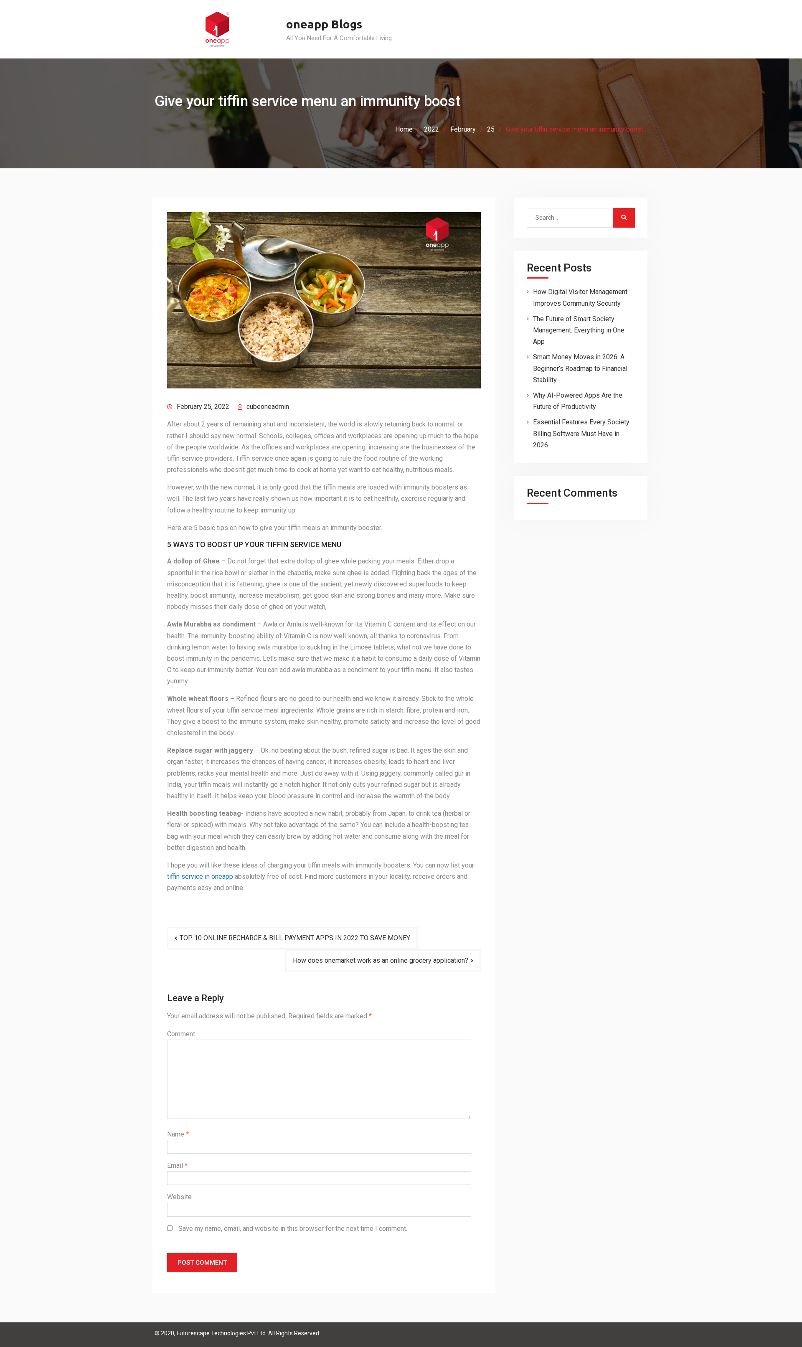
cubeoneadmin (267, 407)
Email (177, 1165)
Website (179, 1197)
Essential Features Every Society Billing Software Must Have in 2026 (581, 433)
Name (178, 1134)
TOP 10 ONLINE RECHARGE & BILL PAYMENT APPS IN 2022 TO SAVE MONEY (295, 938)
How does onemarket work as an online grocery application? (380, 960)
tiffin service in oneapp (200, 876)
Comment (181, 1034)
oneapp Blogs (324, 24)
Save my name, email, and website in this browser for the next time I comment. (292, 1229)
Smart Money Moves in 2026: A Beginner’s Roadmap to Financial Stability (580, 368)
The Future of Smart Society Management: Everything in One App (578, 330)
